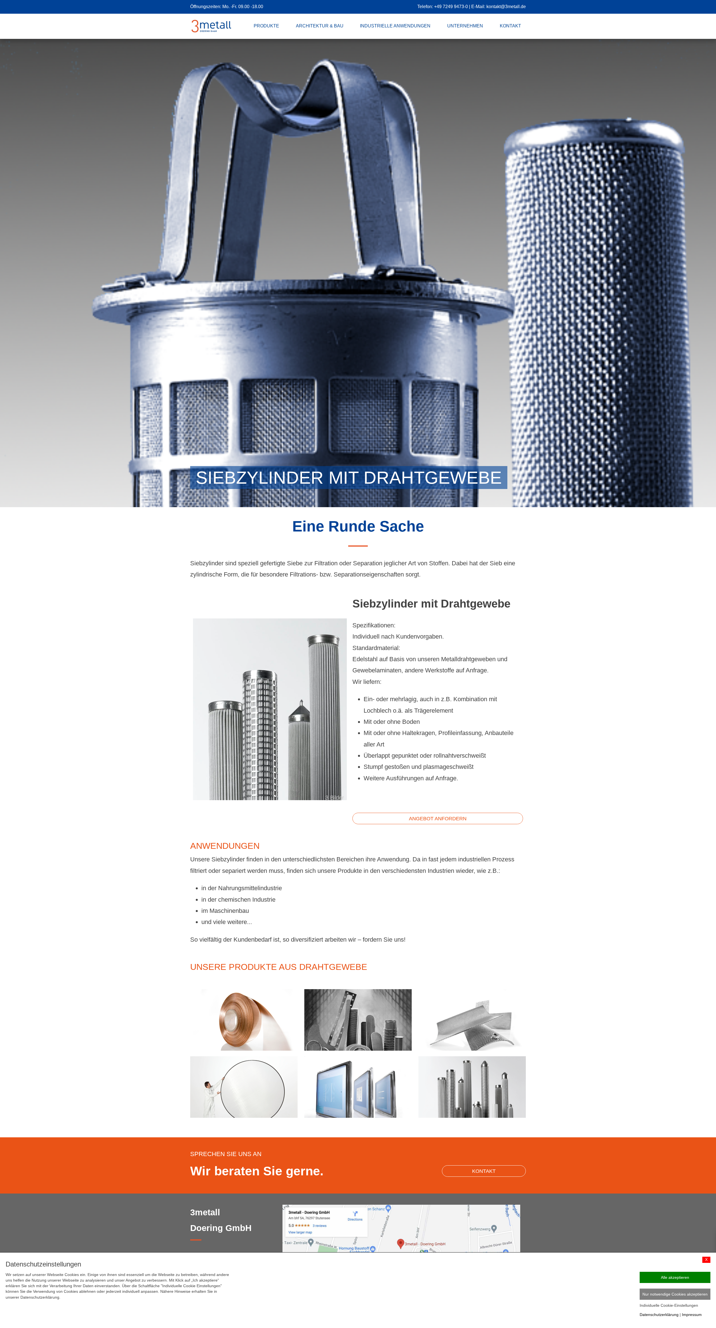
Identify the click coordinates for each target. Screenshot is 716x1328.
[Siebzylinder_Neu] (270, 860)
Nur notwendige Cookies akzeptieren (675, 1294)
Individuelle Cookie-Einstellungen (669, 1305)
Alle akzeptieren (675, 1277)
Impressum (692, 1314)
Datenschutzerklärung (659, 1314)
